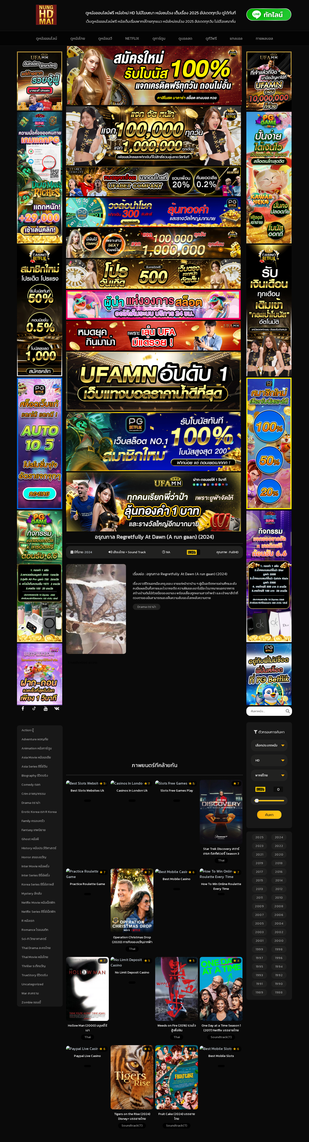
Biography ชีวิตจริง (34, 775)
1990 (279, 983)
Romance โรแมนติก (34, 929)
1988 (279, 992)
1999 (259, 949)
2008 (278, 906)
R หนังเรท (27, 920)
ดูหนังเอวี (105, 38)
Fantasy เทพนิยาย (33, 830)
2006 (278, 914)
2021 (259, 854)
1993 (259, 975)
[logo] (46, 23)
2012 (279, 889)
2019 (259, 863)
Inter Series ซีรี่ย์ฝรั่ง (35, 875)
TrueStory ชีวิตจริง (34, 975)
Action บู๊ (27, 730)
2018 (279, 863)
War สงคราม (30, 993)
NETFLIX (132, 38)
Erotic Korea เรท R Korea (39, 811)
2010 (279, 897)
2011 (259, 897)
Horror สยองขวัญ (33, 857)
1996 (279, 958)
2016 (279, 871)
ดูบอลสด (185, 38)
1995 (259, 966)
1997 (259, 958)
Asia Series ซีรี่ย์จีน (34, 766)
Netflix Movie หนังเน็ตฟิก (38, 902)
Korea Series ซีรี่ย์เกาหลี (37, 884)
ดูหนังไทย (77, 38)
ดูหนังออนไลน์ (46, 38)
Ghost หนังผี (30, 839)
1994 (279, 966)
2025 (259, 837)
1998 (279, 949)
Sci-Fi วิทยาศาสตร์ (33, 939)
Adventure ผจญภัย (34, 739)
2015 (259, 880)
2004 (279, 923)
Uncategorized (32, 984)
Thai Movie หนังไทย (34, 957)
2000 (279, 940)
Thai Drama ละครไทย (36, 948)
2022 (279, 846)
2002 (279, 932)
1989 (259, 992)
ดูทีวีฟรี (211, 38)
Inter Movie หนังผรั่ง (35, 866)
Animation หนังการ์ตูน (36, 748)
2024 (88, 552)
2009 (259, 906)
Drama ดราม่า (30, 802)
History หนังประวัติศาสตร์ (38, 848)
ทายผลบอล (264, 38)
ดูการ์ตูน (158, 38)
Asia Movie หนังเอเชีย (36, 757)
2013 (259, 889)
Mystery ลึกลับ (31, 893)
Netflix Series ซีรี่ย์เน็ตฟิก (38, 911)
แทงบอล (236, 38)
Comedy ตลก (30, 784)
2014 (279, 880)
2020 (279, 854)
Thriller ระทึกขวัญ (33, 966)
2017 (259, 871)
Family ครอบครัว (33, 821)
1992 (279, 975)
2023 (259, 846)
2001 (260, 940)
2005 (259, 923)
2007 (259, 914)
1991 (259, 983)
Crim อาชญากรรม (33, 793)
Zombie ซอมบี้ (31, 1002)
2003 (259, 932)
